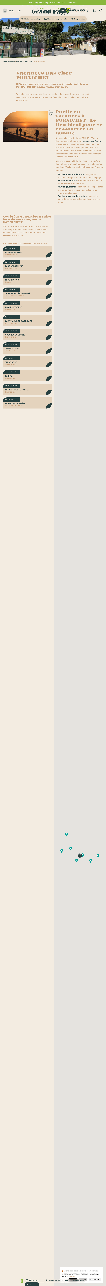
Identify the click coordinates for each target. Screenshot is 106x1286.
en (19, 11)
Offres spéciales (22, 1281)
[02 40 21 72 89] (94, 10)
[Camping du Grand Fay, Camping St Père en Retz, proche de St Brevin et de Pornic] (51, 11)
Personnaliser (94, 1279)
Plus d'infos (72, 1276)
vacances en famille (91, 141)
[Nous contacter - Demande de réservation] (100, 10)
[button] (80, 856)
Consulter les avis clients (79, 12)
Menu (11, 11)
